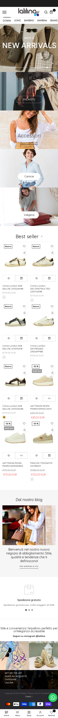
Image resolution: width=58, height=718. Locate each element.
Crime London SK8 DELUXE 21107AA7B (12, 347)
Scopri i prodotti (29, 142)
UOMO (17, 20)
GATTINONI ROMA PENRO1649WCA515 (41, 407)
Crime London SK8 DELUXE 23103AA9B (12, 407)
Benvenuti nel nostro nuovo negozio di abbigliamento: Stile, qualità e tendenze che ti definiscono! (29, 555)
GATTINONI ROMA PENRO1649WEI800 (12, 464)
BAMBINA (42, 20)
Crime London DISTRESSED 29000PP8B (37, 348)
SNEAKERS (29, 99)
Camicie (29, 176)
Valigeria (29, 215)
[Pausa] (52, 63)
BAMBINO (29, 20)
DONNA (7, 20)
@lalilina (40, 636)
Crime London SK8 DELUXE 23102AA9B (12, 287)
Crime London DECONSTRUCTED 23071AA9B (40, 288)
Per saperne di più (29, 566)
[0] (51, 12)
